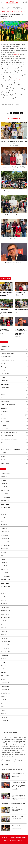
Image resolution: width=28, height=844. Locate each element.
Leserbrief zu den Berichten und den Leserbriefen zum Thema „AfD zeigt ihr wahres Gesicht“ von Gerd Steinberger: (21, 331)
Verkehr (14, 453)
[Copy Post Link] (17, 113)
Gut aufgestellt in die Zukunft (19, 816)
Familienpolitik (14, 374)
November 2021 (5, 542)
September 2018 (5, 652)
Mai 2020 (3, 600)
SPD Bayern (14, 429)
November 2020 (5, 580)
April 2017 (4, 710)
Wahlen (14, 456)
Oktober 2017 (5, 689)
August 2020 (4, 590)
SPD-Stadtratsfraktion (14, 435)
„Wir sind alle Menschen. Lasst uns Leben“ (18, 826)
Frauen (14, 377)
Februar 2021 (5, 569)
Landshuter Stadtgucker (14, 404)
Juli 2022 (3, 514)
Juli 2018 (3, 659)
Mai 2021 (3, 559)
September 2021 (5, 545)
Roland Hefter (5, 107)
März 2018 (4, 672)
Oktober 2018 (5, 648)
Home (2, 7)
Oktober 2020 (5, 583)
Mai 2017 (3, 707)
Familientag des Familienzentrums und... (14, 191)
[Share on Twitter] (14, 113)
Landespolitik (14, 401)
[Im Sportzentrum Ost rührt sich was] (14, 204)
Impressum (5, 838)
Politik (8, 7)
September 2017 (5, 693)
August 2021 (4, 549)
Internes (14, 391)
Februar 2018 (5, 676)
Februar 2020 (5, 607)
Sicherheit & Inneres (14, 422)
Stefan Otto (13, 107)
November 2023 (5, 473)
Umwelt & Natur (14, 446)
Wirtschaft (14, 459)
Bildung (14, 363)
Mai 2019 (3, 628)
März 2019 (4, 634)
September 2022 (5, 507)
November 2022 (5, 501)
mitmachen (14, 411)
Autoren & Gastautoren (14, 360)
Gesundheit (14, 380)
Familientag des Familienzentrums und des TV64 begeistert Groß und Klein (6, 311)
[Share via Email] (21, 113)
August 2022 (4, 511)
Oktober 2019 (5, 614)
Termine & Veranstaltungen (14, 439)
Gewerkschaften (14, 384)
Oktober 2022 (5, 504)
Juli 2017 (3, 700)
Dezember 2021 (5, 538)
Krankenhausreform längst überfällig (14, 167)
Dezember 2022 (5, 497)
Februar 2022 (5, 531)
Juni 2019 (3, 624)
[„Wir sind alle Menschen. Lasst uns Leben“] (5, 828)
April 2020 (4, 604)
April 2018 (4, 669)
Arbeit (14, 350)
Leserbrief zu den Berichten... (14, 263)
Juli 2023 (3, 480)
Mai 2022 (3, 521)
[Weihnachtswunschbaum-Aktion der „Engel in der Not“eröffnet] (14, 130)
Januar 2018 (4, 679)
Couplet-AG (16, 104)
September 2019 (5, 617)
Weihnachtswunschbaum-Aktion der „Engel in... (14, 142)
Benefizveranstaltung (7, 104)
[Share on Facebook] (11, 113)
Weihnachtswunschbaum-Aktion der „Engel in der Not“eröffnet (6, 294)
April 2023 (4, 483)
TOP (14, 442)
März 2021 (4, 566)
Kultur (14, 398)
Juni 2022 (3, 518)
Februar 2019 (5, 638)
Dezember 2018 (5, 641)
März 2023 (4, 487)
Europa (14, 370)
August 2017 (4, 696)
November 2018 (5, 645)
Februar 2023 (5, 490)
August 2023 (4, 476)
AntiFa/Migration (14, 346)
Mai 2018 (3, 665)
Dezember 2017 (5, 683)
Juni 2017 (3, 703)
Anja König (16, 55)
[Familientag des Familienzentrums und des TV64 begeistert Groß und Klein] (14, 180)
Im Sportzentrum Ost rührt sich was (21, 310)
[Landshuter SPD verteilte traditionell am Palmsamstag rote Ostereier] (14, 228)
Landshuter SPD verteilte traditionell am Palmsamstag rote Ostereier (6, 330)
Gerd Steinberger (16, 79)
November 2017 (5, 686)
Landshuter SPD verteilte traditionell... (14, 239)
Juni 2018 (3, 662)
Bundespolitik (14, 367)
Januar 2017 (4, 720)
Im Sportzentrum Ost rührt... (14, 215)
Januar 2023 (4, 494)
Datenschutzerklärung (18, 838)
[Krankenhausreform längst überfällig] (14, 156)
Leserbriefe (14, 408)
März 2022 (4, 528)
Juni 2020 (3, 597)
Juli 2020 (3, 593)
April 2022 (4, 525)
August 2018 (4, 655)
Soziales (14, 425)
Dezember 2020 (5, 576)
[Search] (23, 2)
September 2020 (5, 586)
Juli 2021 (3, 552)
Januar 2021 (4, 573)
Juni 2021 (3, 555)
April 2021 (4, 562)
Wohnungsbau (14, 463)
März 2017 (4, 713)
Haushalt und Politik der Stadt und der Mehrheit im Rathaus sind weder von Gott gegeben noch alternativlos (19, 796)
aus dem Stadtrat (17, 7)
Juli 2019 (3, 621)
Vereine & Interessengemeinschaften (14, 449)
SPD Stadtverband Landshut (14, 432)
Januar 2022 (4, 535)
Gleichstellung (14, 387)
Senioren (14, 418)
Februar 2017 (5, 717)
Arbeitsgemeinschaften (14, 353)
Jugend (14, 394)
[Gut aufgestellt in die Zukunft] (5, 819)
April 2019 (4, 631)
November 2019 (5, 610)
